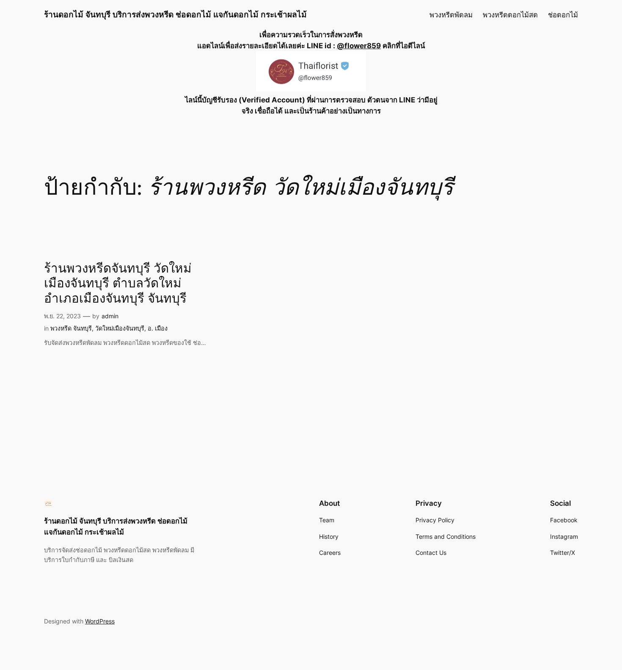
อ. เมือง (158, 328)
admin (110, 316)
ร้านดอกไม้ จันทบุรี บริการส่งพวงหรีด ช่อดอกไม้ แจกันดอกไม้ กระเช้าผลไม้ (175, 14)
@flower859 (359, 45)
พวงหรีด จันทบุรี (71, 328)
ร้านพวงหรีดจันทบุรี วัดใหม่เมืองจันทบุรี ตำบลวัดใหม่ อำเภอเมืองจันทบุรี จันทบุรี (118, 284)
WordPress (100, 621)
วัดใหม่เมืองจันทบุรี (119, 328)
